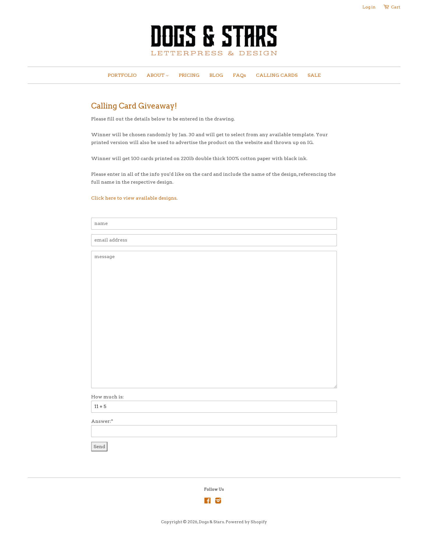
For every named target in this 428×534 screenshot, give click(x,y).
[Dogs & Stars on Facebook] (207, 501)
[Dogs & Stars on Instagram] (218, 501)
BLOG (216, 75)
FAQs (239, 75)
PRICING (189, 75)
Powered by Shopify (246, 521)
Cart (395, 7)
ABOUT (156, 75)
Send (99, 446)
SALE (314, 75)
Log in (369, 7)
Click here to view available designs (133, 198)
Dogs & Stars (211, 521)
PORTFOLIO (122, 75)
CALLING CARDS (277, 75)
